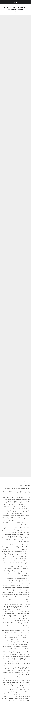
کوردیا (15, 2)
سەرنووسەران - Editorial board (18, 12)
